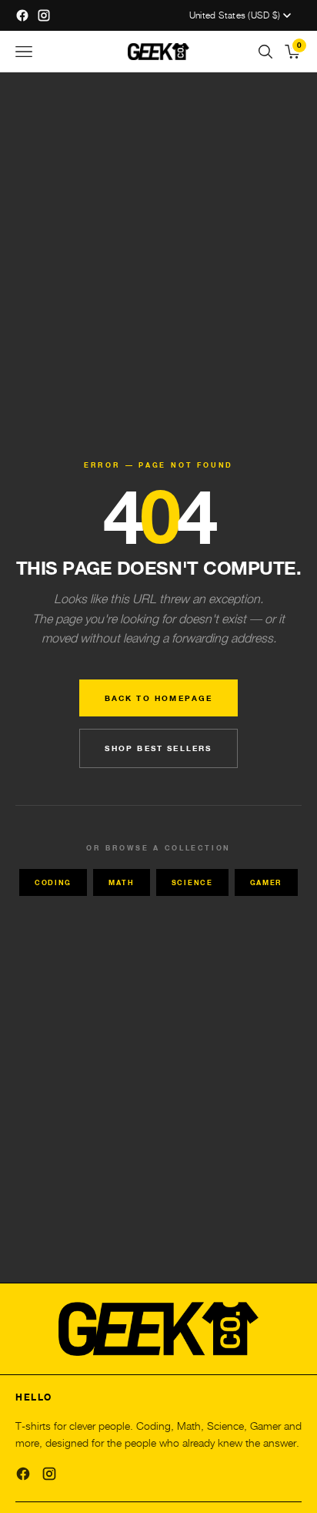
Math (121, 882)
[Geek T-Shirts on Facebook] (22, 15)
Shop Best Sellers (158, 748)
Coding (53, 882)
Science (192, 882)
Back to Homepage (159, 698)
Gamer (266, 882)
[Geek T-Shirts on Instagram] (44, 15)
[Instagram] (49, 1473)
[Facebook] (23, 1473)
